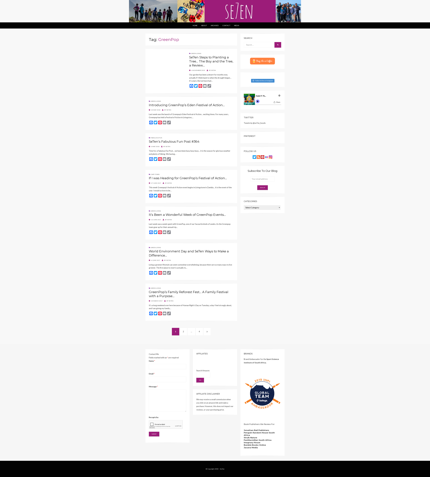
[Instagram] (271, 157)
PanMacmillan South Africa (257, 440)
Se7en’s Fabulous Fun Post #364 (174, 141)
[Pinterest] (262, 157)
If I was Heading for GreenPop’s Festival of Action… (188, 178)
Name (152, 361)
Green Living (196, 53)
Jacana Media (251, 447)
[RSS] (258, 157)
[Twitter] (254, 157)
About (204, 25)
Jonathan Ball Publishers (256, 430)
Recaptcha (153, 417)
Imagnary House (252, 442)
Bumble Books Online (255, 445)
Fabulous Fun (156, 138)
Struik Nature (250, 438)
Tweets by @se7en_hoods (255, 123)
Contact (226, 25)
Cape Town (155, 174)
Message (153, 386)
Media (236, 25)
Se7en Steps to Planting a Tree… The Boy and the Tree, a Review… (211, 61)
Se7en (222, 469)
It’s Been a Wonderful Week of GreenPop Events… (187, 215)
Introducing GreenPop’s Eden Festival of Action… (187, 105)
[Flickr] (266, 157)
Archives (215, 25)
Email (152, 374)
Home (195, 25)
